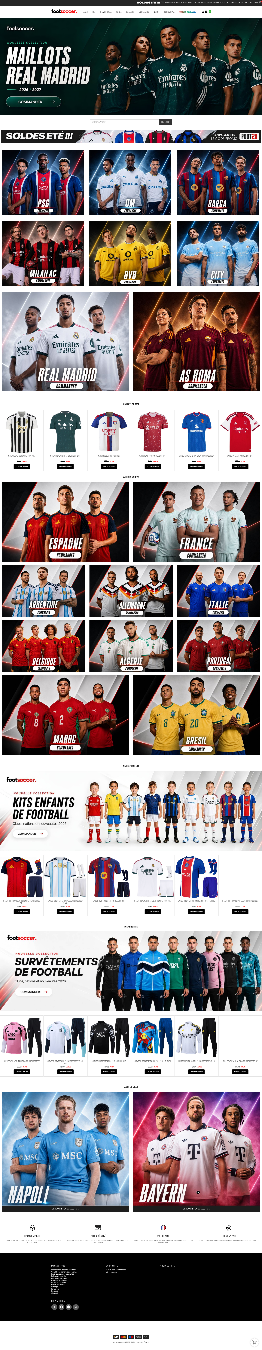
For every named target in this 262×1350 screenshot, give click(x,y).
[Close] (260, 2)
